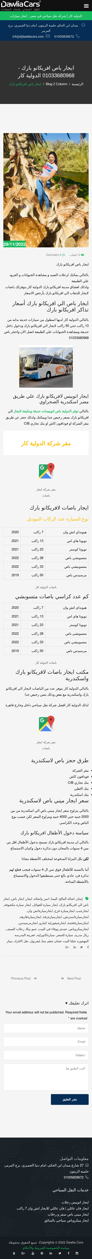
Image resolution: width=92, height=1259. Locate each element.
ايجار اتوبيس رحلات (75, 1202)
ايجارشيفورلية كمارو (53, 923)
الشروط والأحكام (34, 1247)
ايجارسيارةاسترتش (76, 917)
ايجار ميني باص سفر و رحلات (68, 1214)
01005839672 (64, 36)
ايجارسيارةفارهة (30, 917)
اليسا (54, 899)
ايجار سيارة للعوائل (45, 905)
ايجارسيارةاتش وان (40, 911)
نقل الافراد (21, 941)
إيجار (79, 899)
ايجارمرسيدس (28, 923)
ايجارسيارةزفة (52, 917)
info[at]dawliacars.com (28, 36)
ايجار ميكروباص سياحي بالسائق (66, 1220)
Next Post (72, 978)
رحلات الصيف (15, 929)
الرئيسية (77, 84)
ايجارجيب (82, 911)
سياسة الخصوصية (57, 1247)
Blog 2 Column (56, 84)
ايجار (29, 899)
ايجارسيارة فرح (64, 911)
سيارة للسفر (64, 935)
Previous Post (22, 978)
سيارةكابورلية (46, 935)
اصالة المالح (67, 899)
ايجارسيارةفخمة (78, 923)
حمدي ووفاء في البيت (53, 929)
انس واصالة (41, 899)
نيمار (9, 941)
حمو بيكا (31, 929)
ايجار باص (17, 899)
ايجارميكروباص (79, 929)
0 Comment (54, 255)
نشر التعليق (70, 1099)
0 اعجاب (75, 255)
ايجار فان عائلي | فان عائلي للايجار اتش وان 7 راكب (53, 1208)
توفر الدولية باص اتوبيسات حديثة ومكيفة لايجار (46, 410)
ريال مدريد (82, 935)
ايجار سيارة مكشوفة (17, 905)
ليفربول (35, 941)
